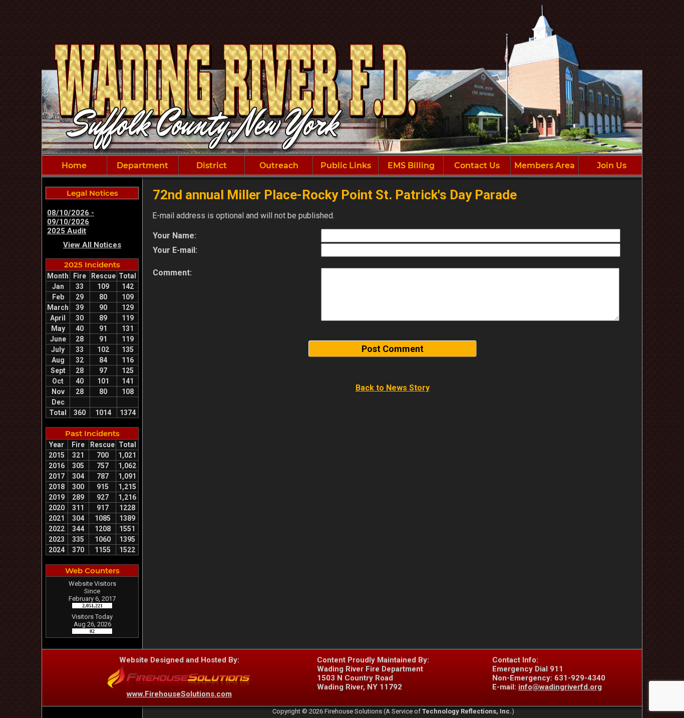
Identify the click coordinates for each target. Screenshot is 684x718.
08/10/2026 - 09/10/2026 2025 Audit (70, 221)
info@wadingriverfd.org (560, 686)
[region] (342, 165)
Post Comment (393, 348)
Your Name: (174, 235)
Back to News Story (393, 388)
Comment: (172, 272)
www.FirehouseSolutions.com (179, 693)
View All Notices (92, 244)
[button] (142, 165)
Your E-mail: (175, 250)
